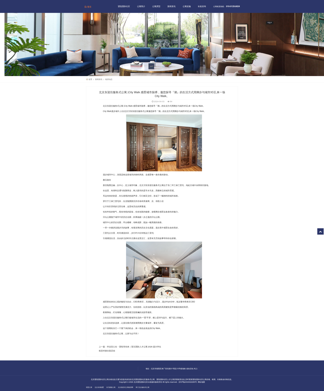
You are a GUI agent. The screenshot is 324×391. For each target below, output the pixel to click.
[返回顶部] (320, 231)
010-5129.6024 (233, 6)
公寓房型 (156, 6)
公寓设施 (187, 6)
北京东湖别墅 (99, 387)
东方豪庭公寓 (110, 387)
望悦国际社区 (124, 6)
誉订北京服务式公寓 (142, 387)
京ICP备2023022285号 (187, 382)
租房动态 (108, 79)
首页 (90, 79)
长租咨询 (202, 6)
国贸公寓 (89, 387)
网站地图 (201, 382)
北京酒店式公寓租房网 (125, 387)
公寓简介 (141, 6)
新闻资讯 (171, 6)
